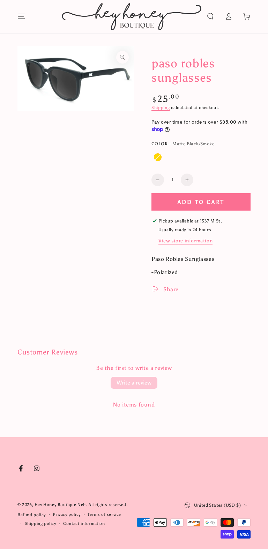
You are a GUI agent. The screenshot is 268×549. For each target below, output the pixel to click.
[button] (210, 16)
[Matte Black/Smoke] (172, 157)
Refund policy (31, 514)
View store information (185, 241)
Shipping (160, 107)
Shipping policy (40, 523)
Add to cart (201, 202)
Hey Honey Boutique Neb (60, 504)
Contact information (84, 523)
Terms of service (104, 514)
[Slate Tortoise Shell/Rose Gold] (157, 157)
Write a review (134, 382)
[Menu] (21, 16)
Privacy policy (66, 514)
